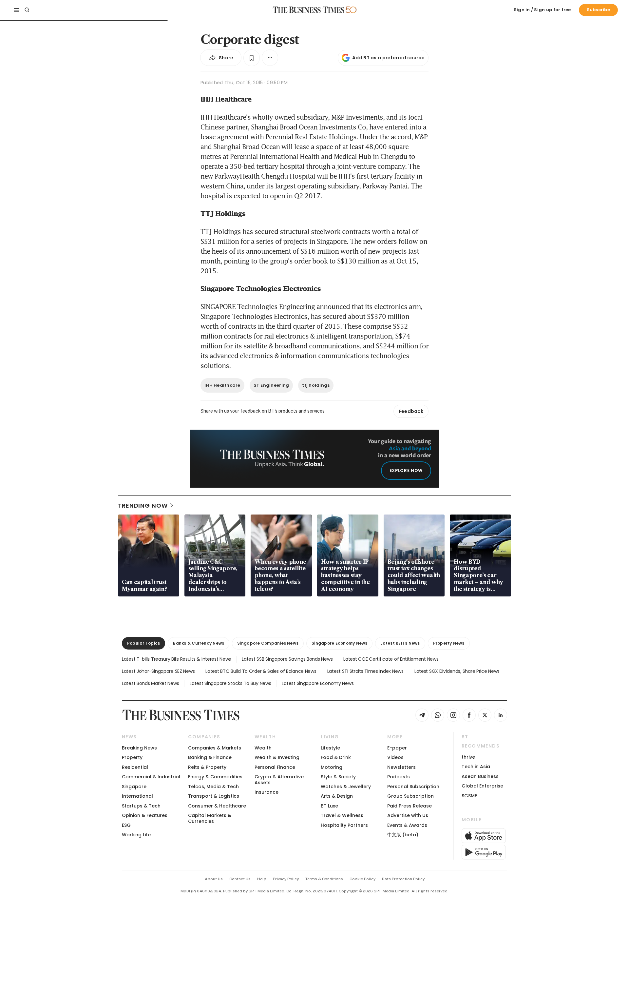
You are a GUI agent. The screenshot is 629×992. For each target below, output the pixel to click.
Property (132, 757)
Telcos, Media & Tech (213, 786)
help (261, 879)
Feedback (411, 411)
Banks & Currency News (198, 643)
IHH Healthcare (222, 385)
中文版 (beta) (402, 834)
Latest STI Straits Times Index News (365, 671)
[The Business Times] (309, 9)
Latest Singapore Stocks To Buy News (230, 683)
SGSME (469, 795)
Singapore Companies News (267, 643)
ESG (126, 825)
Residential (135, 767)
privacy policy (286, 879)
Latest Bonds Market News (150, 683)
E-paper (397, 748)
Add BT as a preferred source (388, 57)
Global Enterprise (482, 786)
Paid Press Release (409, 806)
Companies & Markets (214, 748)
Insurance (266, 792)
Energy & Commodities (215, 776)
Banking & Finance (210, 757)
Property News (449, 643)
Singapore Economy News (339, 643)
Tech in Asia (476, 766)
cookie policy (362, 879)
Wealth (263, 748)
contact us (240, 879)
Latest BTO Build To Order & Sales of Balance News (260, 671)
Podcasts (398, 776)
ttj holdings (316, 385)
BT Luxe (329, 806)
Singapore (134, 786)
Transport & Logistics (213, 796)
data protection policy (403, 879)
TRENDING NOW (143, 505)
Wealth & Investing (277, 757)
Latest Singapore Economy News (317, 683)
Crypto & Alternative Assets (279, 779)
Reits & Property (207, 767)
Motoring (331, 767)
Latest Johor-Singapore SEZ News (158, 671)
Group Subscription (410, 796)
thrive (468, 757)
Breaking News (139, 748)
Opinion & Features (144, 815)
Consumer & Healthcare (217, 806)
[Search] (27, 10)
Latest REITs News (400, 643)
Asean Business (480, 776)
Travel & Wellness (342, 815)
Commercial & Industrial (151, 776)
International (137, 796)
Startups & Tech (141, 806)
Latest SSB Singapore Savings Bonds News (287, 659)
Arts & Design (337, 796)
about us (214, 879)
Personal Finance (275, 767)
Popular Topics (143, 643)
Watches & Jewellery (346, 786)
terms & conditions (324, 879)
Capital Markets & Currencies (209, 818)
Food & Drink (336, 757)
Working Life (136, 834)
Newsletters (401, 767)
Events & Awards (407, 825)
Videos (395, 757)
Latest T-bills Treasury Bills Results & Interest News (176, 659)
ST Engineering (271, 385)
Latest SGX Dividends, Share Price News (457, 671)
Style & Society (338, 776)
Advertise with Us (407, 815)
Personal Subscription (413, 786)
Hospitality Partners (344, 825)
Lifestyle (330, 748)
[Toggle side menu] (16, 10)
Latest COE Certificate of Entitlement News (390, 659)
